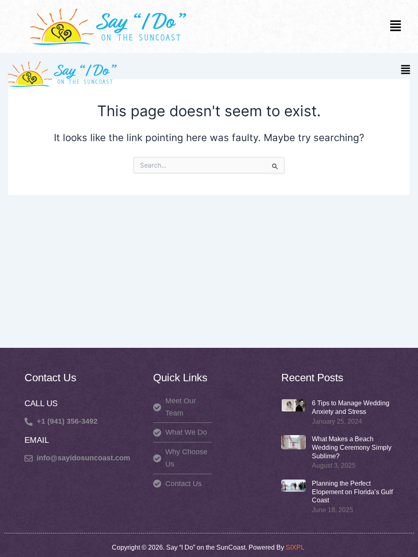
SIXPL (296, 547)
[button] (395, 26)
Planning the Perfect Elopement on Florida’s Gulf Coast (352, 492)
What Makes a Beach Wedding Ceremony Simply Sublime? (351, 447)
